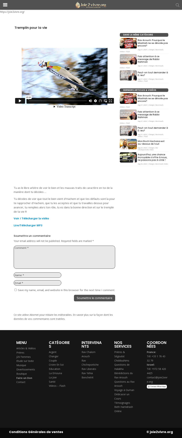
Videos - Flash (125, 51)
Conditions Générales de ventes (36, 432)
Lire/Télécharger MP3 (28, 225)
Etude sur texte (25, 361)
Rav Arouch (159, 49)
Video (151, 150)
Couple (53, 360)
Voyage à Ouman (124, 390)
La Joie (53, 377)
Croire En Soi (56, 364)
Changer (151, 49)
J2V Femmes (23, 356)
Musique (21, 365)
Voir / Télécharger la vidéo (31, 218)
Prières (20, 352)
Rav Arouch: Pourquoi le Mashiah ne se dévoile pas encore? (153, 43)
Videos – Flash (57, 385)
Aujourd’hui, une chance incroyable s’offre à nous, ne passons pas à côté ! (152, 157)
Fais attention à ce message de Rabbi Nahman (148, 59)
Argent (53, 352)
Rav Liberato (89, 369)
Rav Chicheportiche (148, 149)
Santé (52, 381)
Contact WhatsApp (158, 386)
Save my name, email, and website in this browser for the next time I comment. (66, 290)
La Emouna (55, 373)
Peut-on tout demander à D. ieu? (153, 74)
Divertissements (25, 369)
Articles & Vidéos (26, 348)
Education (54, 369)
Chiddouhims (121, 360)
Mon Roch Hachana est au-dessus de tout (151, 143)
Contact (20, 382)
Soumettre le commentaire (94, 298)
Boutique (21, 373)
